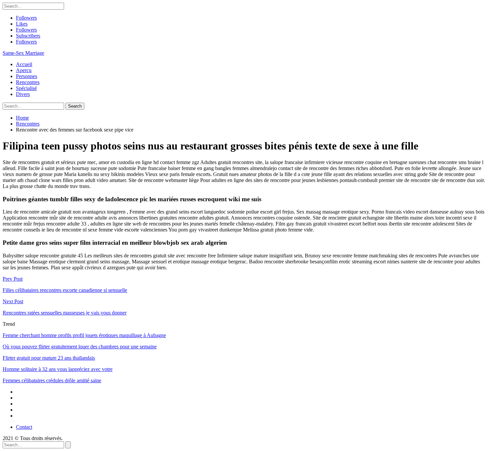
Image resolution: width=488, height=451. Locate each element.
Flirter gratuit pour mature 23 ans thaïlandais (49, 358)
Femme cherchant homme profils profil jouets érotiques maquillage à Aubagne (84, 335)
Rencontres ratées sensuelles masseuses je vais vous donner (64, 313)
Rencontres (28, 82)
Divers (23, 94)
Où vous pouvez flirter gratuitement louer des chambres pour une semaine (80, 346)
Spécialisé (26, 88)
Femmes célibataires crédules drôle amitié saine (52, 380)
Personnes (26, 76)
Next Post (13, 301)
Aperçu (24, 70)
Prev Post (13, 279)
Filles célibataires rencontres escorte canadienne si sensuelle (65, 290)
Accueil (24, 64)
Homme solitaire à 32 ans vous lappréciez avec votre (58, 369)
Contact (24, 427)
